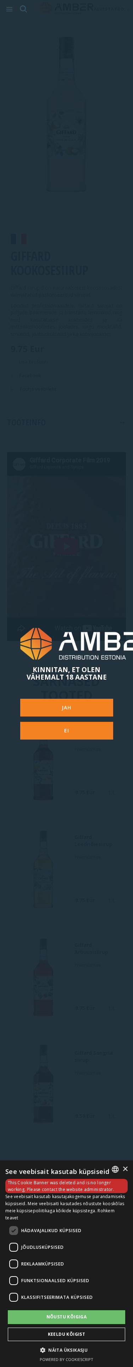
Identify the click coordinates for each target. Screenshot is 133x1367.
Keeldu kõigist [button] (66, 1334)
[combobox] (115, 1169)
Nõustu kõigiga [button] (66, 1317)
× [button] (125, 1169)
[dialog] (66, 1263)
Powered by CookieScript (66, 1359)
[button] (66, 1350)
